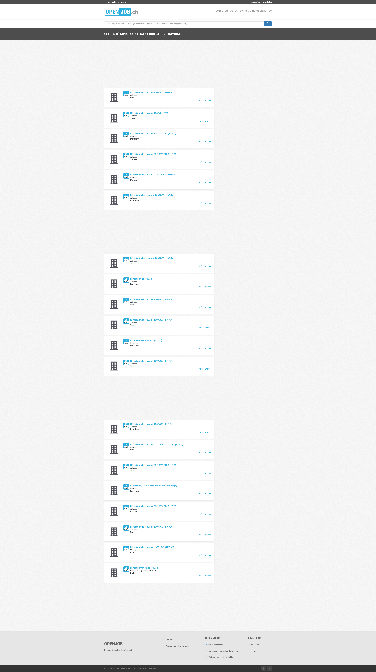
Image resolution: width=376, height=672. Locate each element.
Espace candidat (111, 2)
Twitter (254, 651)
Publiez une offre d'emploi (177, 646)
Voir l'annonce (205, 100)
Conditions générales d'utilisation (223, 651)
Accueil (168, 639)
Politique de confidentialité (220, 657)
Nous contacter (215, 644)
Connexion (255, 2)
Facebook (255, 644)
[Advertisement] (159, 66)
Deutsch (124, 2)
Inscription (267, 2)
